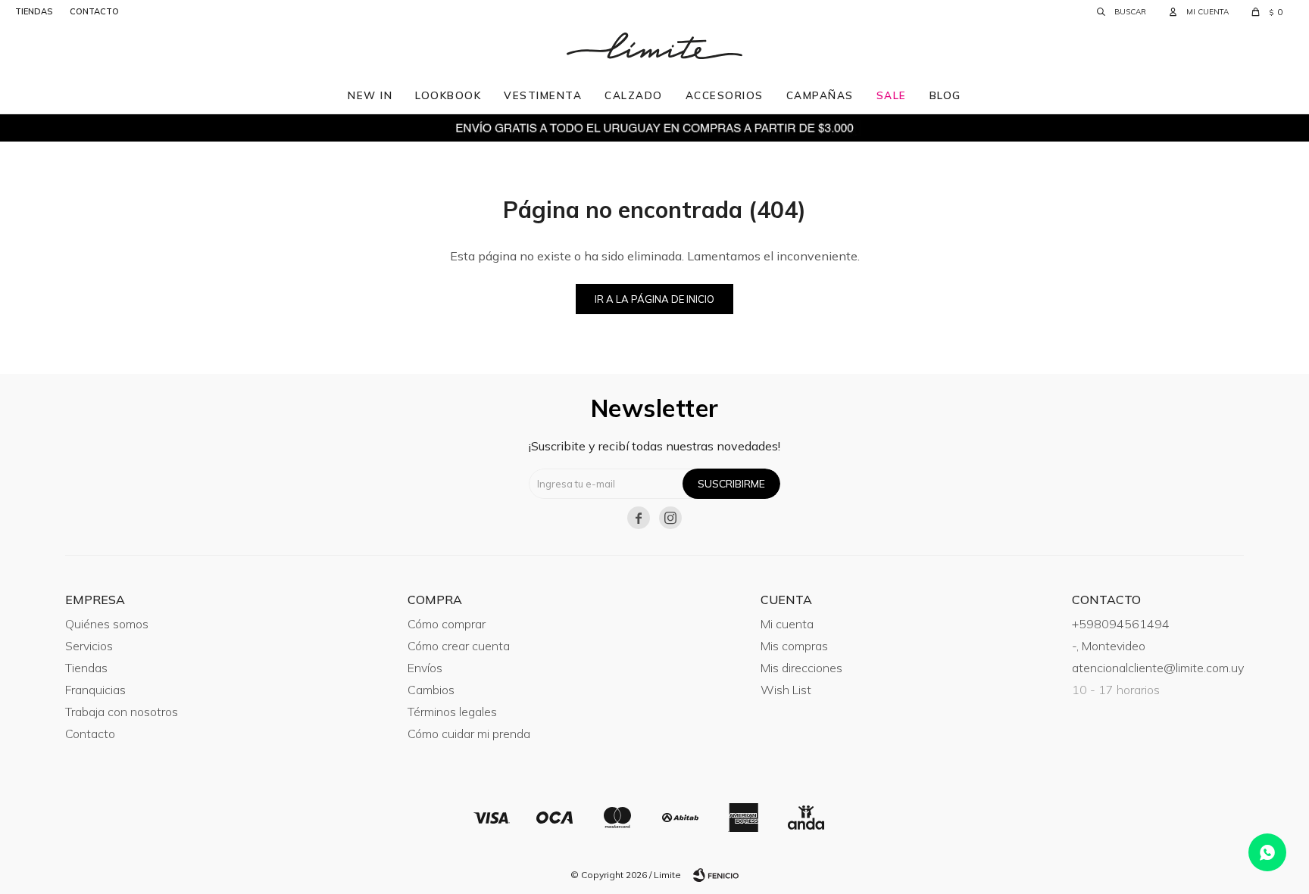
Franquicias (95, 689)
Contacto (90, 733)
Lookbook (448, 95)
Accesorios (725, 95)
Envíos (425, 667)
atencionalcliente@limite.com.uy (1158, 667)
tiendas (33, 11)
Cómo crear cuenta (459, 645)
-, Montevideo (1108, 645)
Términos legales (452, 711)
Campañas (820, 95)
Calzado (634, 95)
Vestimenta (543, 95)
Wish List (786, 689)
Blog (945, 95)
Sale (891, 95)
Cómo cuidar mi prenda (469, 733)
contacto (94, 11)
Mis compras (794, 645)
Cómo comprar (447, 623)
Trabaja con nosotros (121, 711)
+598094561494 (1121, 623)
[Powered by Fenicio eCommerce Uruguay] (716, 875)
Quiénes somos (106, 623)
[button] (1121, 11)
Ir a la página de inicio (654, 299)
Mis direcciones (801, 667)
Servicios (89, 645)
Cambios (431, 689)
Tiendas (86, 667)
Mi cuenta (787, 623)
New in (370, 95)
